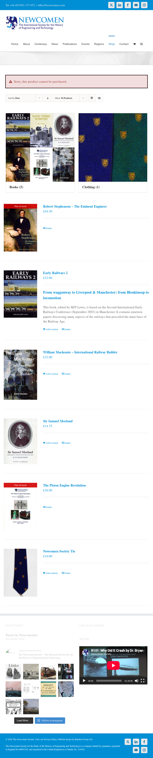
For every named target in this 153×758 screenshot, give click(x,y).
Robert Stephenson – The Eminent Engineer (75, 206)
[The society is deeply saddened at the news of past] (66, 671)
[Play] (84, 681)
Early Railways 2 (55, 272)
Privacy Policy (50, 739)
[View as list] (99, 98)
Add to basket (52, 329)
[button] (141, 43)
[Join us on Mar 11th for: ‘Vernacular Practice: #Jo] (13, 706)
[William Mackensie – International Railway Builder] (20, 375)
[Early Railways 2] (20, 294)
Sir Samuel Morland (58, 421)
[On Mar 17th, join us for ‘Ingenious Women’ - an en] (66, 689)
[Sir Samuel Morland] (20, 441)
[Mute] (136, 681)
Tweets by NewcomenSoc (22, 635)
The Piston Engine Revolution (64, 485)
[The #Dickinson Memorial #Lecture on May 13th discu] (31, 671)
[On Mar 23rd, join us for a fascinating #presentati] (48, 689)
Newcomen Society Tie (59, 551)
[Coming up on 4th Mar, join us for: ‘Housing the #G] (31, 706)
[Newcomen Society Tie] (20, 573)
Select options (52, 572)
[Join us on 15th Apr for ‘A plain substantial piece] (13, 689)
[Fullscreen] (142, 681)
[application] (113, 665)
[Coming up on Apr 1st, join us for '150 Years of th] (31, 689)
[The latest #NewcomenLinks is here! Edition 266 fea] (13, 671)
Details (49, 228)
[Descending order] (47, 98)
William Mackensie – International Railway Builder (80, 352)
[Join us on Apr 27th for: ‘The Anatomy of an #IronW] (48, 671)
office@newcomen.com (51, 5)
